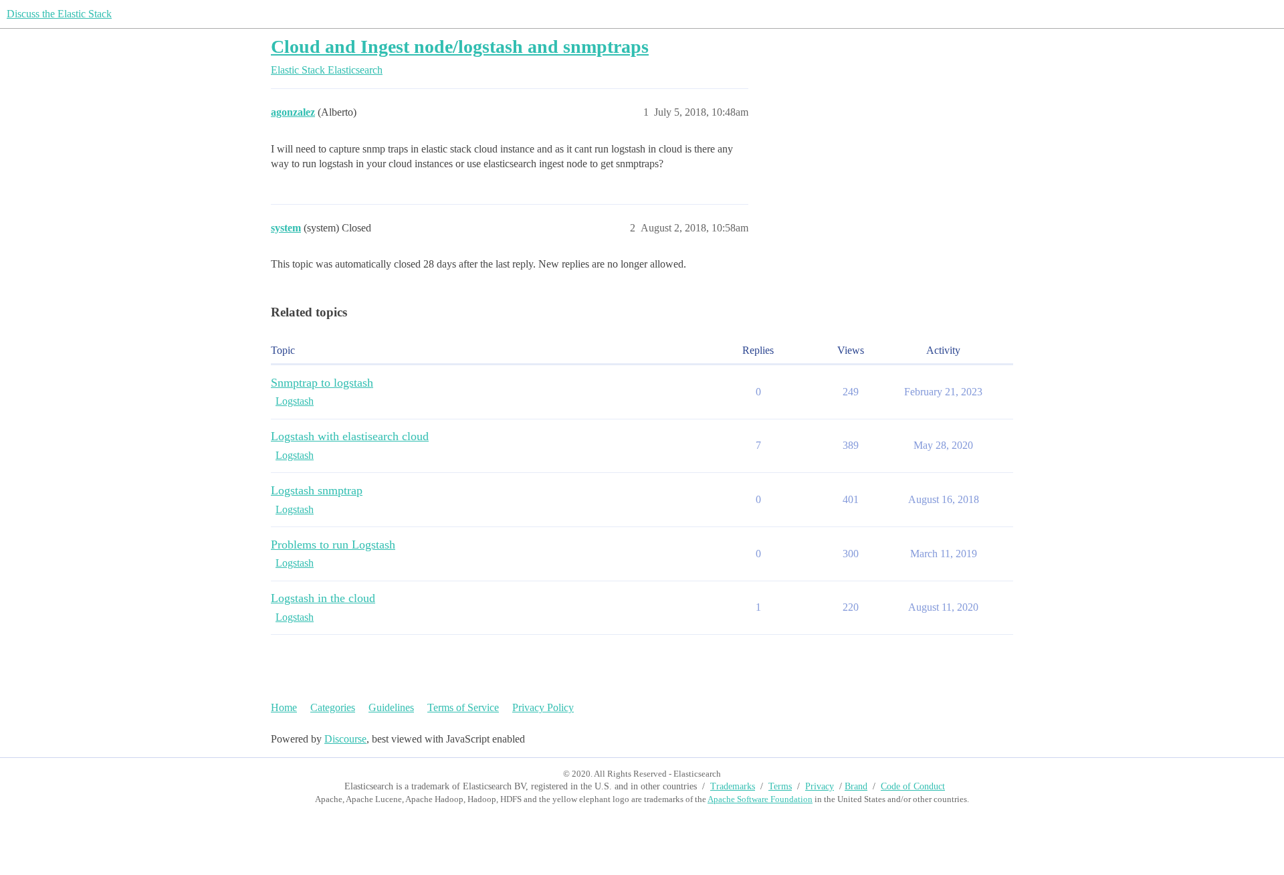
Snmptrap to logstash (322, 382)
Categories (332, 707)
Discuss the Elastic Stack (59, 13)
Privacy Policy (543, 707)
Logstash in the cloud (323, 598)
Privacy (819, 786)
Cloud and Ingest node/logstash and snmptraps (460, 46)
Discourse (345, 739)
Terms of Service (463, 707)
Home (284, 707)
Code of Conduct (913, 786)
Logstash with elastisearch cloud (350, 436)
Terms (780, 786)
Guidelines (391, 707)
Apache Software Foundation (760, 799)
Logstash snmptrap (316, 490)
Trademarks (732, 786)
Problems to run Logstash (333, 544)
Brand (856, 786)
